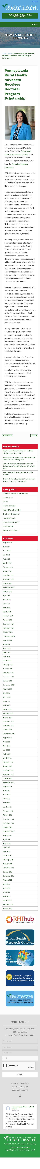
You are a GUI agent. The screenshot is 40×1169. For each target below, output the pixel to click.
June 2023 (6, 697)
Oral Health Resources (11, 514)
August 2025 (7, 591)
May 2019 (6, 892)
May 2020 (6, 847)
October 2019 (8, 872)
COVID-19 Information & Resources (20, 16)
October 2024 (8, 632)
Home (4, 53)
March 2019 (7, 900)
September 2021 (9, 782)
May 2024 (6, 652)
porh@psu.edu (22, 1090)
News (10, 53)
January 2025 (8, 620)
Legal (33, 1150)
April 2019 (6, 896)
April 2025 (6, 608)
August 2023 (7, 689)
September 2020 (9, 831)
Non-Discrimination (23, 1147)
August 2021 (7, 786)
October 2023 (8, 681)
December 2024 (8, 624)
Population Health (9, 518)
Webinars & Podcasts (10, 530)
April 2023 (6, 705)
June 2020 (6, 843)
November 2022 (8, 725)
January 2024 (8, 669)
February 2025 (8, 616)
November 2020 (8, 823)
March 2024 (7, 660)
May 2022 (6, 750)
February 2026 (8, 567)
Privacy (12, 1147)
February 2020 (8, 860)
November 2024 (8, 628)
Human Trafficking (9, 506)
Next (33, 435)
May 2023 (6, 701)
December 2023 (8, 673)
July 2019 (6, 884)
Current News (8, 498)
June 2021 (6, 795)
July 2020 (6, 839)
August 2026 (7, 543)
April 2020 (6, 852)
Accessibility (24, 1150)
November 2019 (8, 868)
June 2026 (6, 551)
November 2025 (8, 579)
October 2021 (8, 778)
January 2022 (8, 766)
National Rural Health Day (12, 510)
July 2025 (6, 595)
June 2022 (6, 746)
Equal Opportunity (12, 1150)
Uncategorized (8, 526)
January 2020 (8, 864)
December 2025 (8, 575)
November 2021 (8, 774)
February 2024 (8, 664)
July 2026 (6, 547)
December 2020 (8, 819)
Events (5, 502)
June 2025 (6, 599)
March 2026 (7, 563)
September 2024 (9, 636)
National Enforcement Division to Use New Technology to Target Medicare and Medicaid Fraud (18, 466)
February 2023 (8, 713)
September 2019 (9, 876)
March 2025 (7, 612)
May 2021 (6, 799)
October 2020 (8, 827)
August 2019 (7, 880)
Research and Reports (11, 522)
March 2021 (7, 807)
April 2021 (6, 803)
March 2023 (7, 709)
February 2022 (8, 762)
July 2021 (6, 791)
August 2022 (7, 738)
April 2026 (6, 559)
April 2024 (6, 656)
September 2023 (9, 685)
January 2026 (8, 571)
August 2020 (7, 835)
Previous (8, 435)
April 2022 (6, 754)
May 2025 (6, 604)
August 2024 (7, 640)
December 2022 (8, 721)
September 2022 (9, 734)
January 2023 (8, 717)
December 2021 (8, 770)
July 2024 (6, 644)
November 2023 (8, 677)
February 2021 (8, 811)
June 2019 (6, 888)
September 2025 (9, 587)
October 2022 (8, 730)
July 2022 (6, 742)
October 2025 (8, 583)
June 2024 (6, 648)
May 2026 (6, 555)
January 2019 (8, 908)
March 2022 (7, 758)
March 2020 (7, 856)
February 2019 (8, 904)
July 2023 (6, 693)
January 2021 (8, 815)
